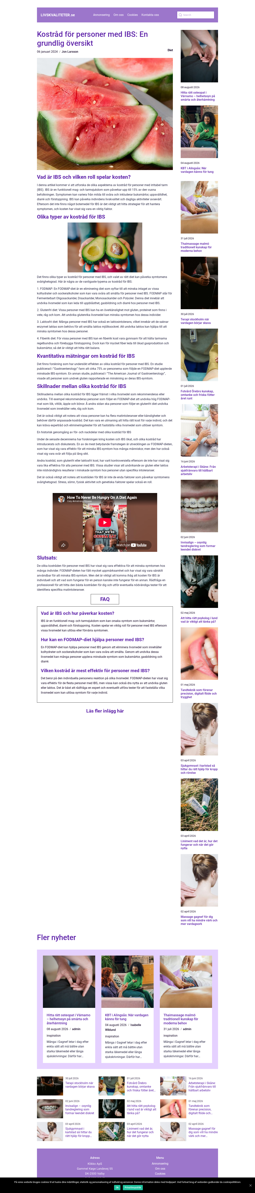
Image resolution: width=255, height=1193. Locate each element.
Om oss (118, 15)
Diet (170, 50)
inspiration (54, 1035)
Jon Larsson (70, 51)
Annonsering (101, 15)
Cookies (132, 15)
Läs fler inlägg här (105, 711)
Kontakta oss (150, 15)
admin (76, 1029)
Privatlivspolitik (133, 1187)
